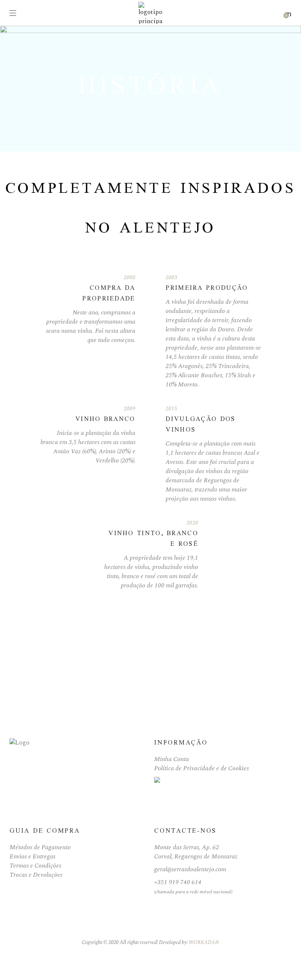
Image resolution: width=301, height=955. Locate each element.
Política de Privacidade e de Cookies (201, 768)
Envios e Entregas (32, 856)
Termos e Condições (35, 866)
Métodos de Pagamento (40, 847)
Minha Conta (171, 759)
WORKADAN (204, 942)
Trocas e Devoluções (36, 875)
